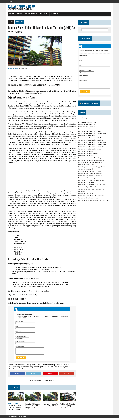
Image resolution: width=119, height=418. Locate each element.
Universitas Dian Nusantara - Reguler (89, 131)
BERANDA (11, 14)
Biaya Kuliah (54, 14)
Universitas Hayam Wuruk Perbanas (89, 187)
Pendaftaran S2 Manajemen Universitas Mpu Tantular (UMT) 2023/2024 (32, 406)
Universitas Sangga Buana (86, 164)
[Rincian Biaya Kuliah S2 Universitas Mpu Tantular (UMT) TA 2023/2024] (16, 399)
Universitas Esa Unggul (85, 169)
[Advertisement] (42, 177)
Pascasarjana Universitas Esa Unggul (89, 171)
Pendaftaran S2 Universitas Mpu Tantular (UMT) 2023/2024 (67, 406)
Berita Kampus (44, 14)
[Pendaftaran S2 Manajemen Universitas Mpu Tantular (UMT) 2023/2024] (33, 399)
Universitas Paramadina (85, 151)
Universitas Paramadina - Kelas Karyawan (91, 158)
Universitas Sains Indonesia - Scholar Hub (91, 147)
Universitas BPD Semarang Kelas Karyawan (91, 180)
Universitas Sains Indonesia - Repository (90, 140)
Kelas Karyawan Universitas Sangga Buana (91, 167)
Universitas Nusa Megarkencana (88, 198)
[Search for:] (94, 29)
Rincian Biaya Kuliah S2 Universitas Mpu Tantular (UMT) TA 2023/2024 (15, 407)
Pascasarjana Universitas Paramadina (90, 162)
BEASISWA (19, 14)
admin (16, 68)
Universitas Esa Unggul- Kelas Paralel (90, 176)
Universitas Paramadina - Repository (89, 153)
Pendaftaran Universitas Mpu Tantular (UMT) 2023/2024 (50, 405)
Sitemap (11, 1)
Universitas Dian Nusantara (86, 124)
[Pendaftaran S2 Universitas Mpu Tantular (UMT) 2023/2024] (68, 399)
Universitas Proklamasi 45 (86, 182)
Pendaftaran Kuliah (31, 14)
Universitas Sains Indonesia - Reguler (89, 149)
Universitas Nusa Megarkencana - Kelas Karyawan (93, 200)
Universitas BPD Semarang (86, 178)
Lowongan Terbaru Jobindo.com (90, 103)
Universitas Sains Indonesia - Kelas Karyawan (92, 138)
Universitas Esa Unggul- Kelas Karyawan (90, 173)
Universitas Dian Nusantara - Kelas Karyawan (92, 133)
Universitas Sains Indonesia (86, 136)
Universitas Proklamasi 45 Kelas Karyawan (91, 185)
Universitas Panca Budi (85, 193)
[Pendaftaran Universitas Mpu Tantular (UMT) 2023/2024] (50, 399)
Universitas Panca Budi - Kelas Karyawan (91, 196)
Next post (48, 380)
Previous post (36, 380)
